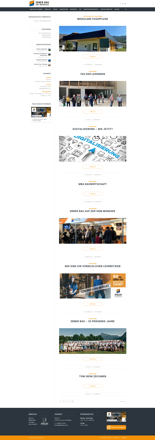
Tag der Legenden (92, 74)
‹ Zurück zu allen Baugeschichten (42, 21)
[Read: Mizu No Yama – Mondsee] (49, 65)
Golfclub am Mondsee (41, 49)
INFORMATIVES (46, 35)
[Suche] (125, 9)
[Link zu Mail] (125, 3)
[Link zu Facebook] (120, 3)
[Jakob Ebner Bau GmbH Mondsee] (39, 3)
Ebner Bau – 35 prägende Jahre (93, 321)
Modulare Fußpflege (92, 19)
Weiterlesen (93, 56)
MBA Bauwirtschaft (93, 184)
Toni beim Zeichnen (92, 376)
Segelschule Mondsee (41, 59)
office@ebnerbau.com (45, 88)
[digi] (92, 149)
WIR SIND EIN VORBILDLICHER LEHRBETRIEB (93, 266)
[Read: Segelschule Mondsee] (49, 60)
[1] (92, 39)
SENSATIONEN (98, 16)
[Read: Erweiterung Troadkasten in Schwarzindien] (49, 54)
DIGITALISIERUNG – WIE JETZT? (93, 129)
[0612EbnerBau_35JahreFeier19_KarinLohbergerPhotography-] (92, 341)
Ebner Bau (99, 64)
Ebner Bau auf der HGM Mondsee (92, 211)
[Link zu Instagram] (122, 3)
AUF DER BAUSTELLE (88, 16)
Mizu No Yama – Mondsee (41, 64)
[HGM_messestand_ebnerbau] (92, 231)
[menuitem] (36, 9)
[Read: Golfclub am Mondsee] (49, 49)
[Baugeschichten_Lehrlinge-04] (92, 286)
